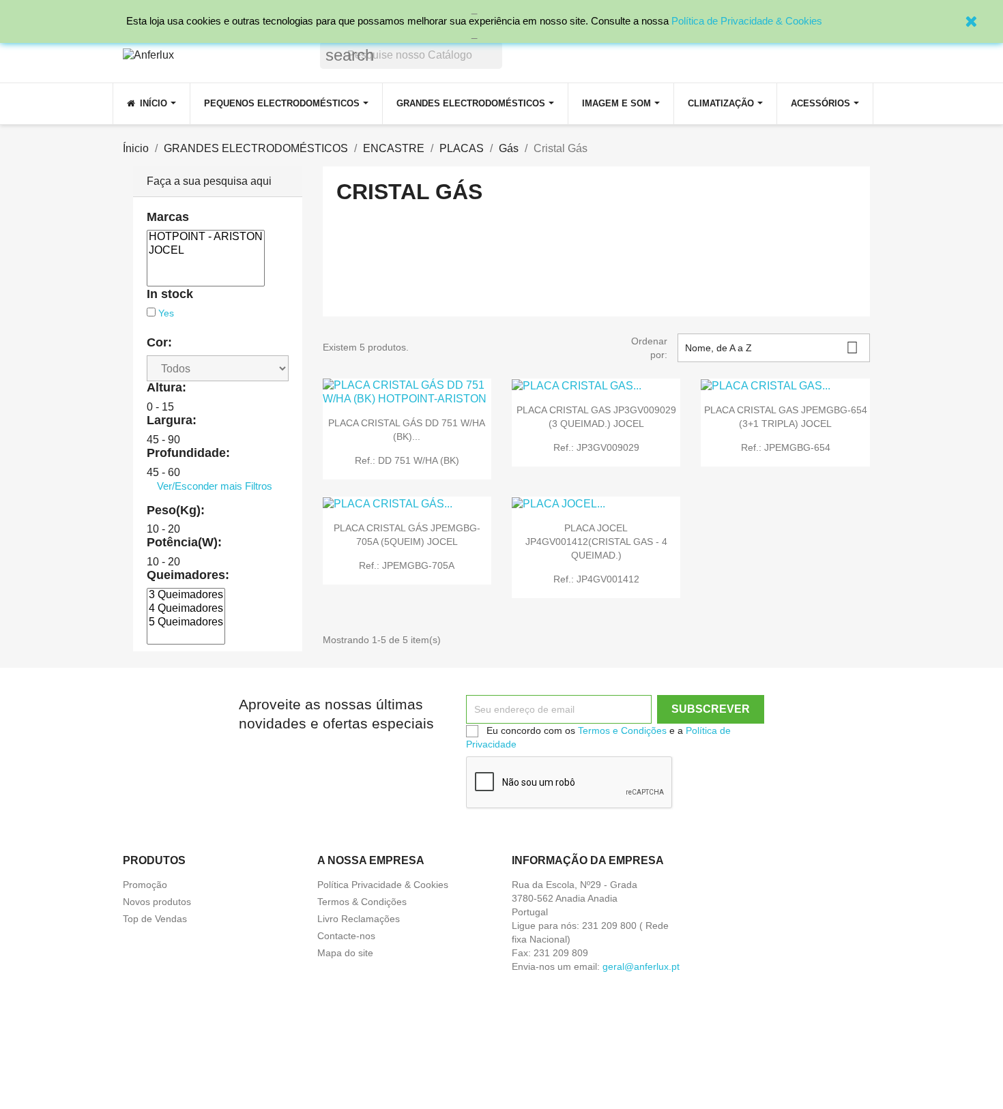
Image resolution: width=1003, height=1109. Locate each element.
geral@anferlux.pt (641, 966)
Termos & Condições (362, 901)
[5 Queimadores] (185, 623)
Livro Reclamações (358, 918)
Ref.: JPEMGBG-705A (406, 565)
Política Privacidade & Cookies (382, 884)
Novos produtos (157, 901)
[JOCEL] (205, 251)
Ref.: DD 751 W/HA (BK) (407, 460)
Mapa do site (345, 952)
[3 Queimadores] (185, 595)
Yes (166, 313)
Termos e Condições (622, 730)
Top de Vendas (155, 918)
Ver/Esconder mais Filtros (214, 486)
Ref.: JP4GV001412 (596, 579)
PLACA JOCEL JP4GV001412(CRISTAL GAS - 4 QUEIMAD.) (596, 541)
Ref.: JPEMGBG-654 (785, 447)
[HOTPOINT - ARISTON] (205, 237)
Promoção (145, 884)
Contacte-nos (346, 935)
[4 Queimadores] (185, 609)
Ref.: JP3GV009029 (596, 447)
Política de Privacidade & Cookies (746, 21)
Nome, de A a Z (771, 347)
